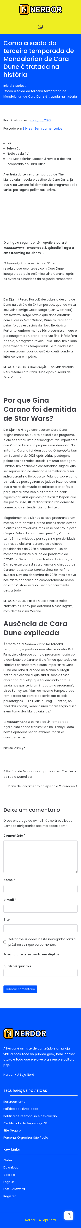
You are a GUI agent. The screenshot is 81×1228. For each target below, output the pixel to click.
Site (6, 919)
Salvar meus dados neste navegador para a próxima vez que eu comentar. (42, 942)
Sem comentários (48, 128)
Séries (27, 128)
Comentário (14, 835)
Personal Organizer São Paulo (25, 1137)
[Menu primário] (40, 27)
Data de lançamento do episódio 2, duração (41, 786)
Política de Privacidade (20, 1109)
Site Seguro (12, 1130)
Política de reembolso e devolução (30, 1116)
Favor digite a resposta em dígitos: (31, 954)
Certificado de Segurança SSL (26, 1123)
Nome (9, 880)
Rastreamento (14, 1101)
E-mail (9, 900)
